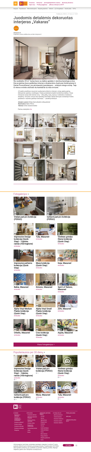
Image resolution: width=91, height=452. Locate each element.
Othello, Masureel (22, 333)
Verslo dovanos (58, 416)
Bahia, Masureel (21, 287)
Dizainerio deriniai (32, 415)
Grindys (42, 416)
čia (31, 109)
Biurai (29, 432)
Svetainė (43, 424)
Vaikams (51, 8)
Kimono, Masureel (44, 287)
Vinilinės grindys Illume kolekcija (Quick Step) (65, 239)
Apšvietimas (44, 420)
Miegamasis (44, 422)
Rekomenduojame (32, 8)
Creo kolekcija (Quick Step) (42, 334)
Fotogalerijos (59, 8)
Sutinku (68, 445)
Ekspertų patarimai (43, 8)
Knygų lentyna (44, 435)
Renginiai (16, 430)
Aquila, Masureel (65, 333)
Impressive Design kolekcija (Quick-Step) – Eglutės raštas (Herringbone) (23, 240)
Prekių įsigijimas (42, 5)
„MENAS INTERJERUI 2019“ (71, 420)
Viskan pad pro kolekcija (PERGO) (25, 218)
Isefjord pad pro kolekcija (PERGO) (58, 218)
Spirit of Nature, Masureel (65, 288)
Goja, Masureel (64, 263)
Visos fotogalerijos (45, 344)
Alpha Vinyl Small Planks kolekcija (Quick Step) (44, 311)
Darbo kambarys (45, 428)
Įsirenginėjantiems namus (52, 2)
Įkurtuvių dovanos (67, 2)
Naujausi (16, 8)
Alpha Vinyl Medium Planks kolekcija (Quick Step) (23, 311)
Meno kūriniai (44, 434)
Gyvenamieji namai (32, 428)
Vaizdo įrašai (68, 8)
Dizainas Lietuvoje (18, 426)
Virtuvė (42, 426)
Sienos (42, 418)
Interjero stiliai (31, 423)
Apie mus (32, 5)
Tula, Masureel (42, 237)
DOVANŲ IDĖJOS (57, 413)
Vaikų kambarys (45, 430)
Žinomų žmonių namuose (31, 421)
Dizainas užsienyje (19, 428)
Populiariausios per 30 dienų (28, 352)
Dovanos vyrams (58, 420)
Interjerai (39, 2)
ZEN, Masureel (64, 309)
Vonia (42, 432)
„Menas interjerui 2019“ (56, 5)
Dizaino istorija (18, 424)
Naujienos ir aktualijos (17, 415)
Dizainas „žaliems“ (19, 422)
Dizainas (32, 2)
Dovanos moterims (58, 418)
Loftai (29, 430)
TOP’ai (74, 8)
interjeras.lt (17, 33)
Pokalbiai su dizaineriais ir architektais (17, 419)
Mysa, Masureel (43, 395)
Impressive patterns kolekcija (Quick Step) (23, 265)
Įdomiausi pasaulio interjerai (32, 417)
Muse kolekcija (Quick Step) (42, 264)
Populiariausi (22, 8)
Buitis (42, 439)
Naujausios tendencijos (30, 426)
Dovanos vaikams (58, 422)
